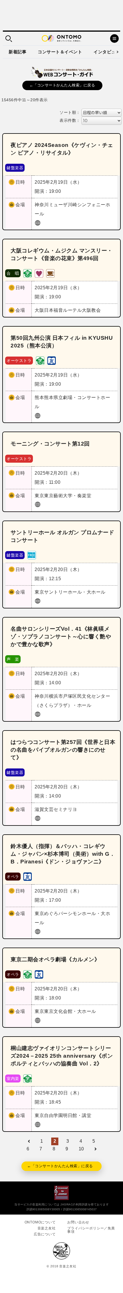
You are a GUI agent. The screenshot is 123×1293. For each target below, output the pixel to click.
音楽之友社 (46, 1228)
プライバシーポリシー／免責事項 (91, 1230)
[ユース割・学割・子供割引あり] (27, 272)
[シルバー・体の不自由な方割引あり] (39, 272)
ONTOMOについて (40, 1222)
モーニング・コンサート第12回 (50, 444)
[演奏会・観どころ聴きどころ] (51, 360)
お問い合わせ (78, 1222)
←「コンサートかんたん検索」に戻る (62, 85)
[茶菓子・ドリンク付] (50, 272)
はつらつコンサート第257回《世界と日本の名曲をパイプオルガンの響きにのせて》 (63, 749)
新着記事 (17, 51)
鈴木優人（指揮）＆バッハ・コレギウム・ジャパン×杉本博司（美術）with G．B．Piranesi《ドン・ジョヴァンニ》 (63, 854)
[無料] (31, 554)
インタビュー (107, 51)
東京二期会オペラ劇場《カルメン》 (55, 959)
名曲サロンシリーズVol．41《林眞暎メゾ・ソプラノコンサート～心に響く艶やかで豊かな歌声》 (61, 636)
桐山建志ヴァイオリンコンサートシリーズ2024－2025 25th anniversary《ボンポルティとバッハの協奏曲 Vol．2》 (62, 1056)
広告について (45, 1234)
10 (81, 1148)
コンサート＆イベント (60, 51)
